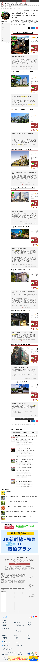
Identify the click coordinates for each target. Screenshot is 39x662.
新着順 (16, 435)
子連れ (23, 470)
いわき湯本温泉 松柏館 (21, 382)
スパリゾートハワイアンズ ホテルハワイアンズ (24, 110)
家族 (17, 470)
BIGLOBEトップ (4, 657)
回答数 (19, 435)
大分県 (17, 611)
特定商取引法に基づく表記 (6, 655)
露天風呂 (24, 486)
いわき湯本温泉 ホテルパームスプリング (24, 72)
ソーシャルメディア (19, 645)
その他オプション (18, 631)
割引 (2, 40)
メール (29, 638)
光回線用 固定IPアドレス (7, 642)
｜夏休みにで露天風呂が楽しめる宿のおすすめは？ (28, 66)
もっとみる (7, 42)
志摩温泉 (11, 588)
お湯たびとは (31, 576)
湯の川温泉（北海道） (15, 580)
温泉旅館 (3, 38)
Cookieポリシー (20, 654)
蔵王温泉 (9, 581)
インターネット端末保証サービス (20, 626)
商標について (22, 655)
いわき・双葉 (25, 442)
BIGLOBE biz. (5, 637)
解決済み (32, 432)
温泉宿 (3, 29)
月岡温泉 (19, 582)
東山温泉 (5, 581)
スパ (23, 456)
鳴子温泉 (23, 580)
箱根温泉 (2, 588)
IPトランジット (5, 646)
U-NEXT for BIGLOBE (19, 630)
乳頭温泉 (20, 580)
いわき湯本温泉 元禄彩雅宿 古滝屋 (23, 33)
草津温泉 (15, 581)
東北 (26, 470)
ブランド (17, 638)
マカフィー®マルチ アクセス (7, 648)
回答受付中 (24, 432)
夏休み (27, 464)
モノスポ (30, 588)
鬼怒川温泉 (6, 582)
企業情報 (15, 635)
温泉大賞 (29, 624)
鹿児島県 (22, 611)
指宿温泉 (2, 589)
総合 (26, 435)
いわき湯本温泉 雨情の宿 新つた (23, 269)
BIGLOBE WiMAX (6, 628)
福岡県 (7, 611)
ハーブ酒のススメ (31, 596)
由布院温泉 (19, 588)
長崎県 (12, 611)
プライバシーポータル (13, 654)
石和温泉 (22, 582)
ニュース (17, 641)
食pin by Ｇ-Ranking (31, 595)
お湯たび (30, 584)
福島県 (29, 470)
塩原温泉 (9, 582)
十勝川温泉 (9, 580)
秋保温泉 (2, 581)
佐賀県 (9, 611)
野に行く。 (30, 589)
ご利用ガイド (31, 577)
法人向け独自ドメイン (6, 649)
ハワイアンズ (18, 453)
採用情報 (17, 642)
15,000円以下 (31, 464)
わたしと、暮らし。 (32, 585)
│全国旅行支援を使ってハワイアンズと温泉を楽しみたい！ (28, 221)
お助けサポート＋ (18, 624)
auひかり (4, 625)
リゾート (20, 456)
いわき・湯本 (30, 442)
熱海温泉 (23, 588)
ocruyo (30, 583)
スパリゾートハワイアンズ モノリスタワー (24, 188)
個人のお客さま (4, 620)
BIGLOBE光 (5, 624)
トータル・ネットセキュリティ (20, 628)
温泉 (2, 23)
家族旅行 (3, 27)
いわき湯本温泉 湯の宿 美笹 (22, 344)
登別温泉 (6, 580)
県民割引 (29, 475)
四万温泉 (2, 582)
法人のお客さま (4, 635)
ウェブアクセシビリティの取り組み (17, 652)
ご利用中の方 (29, 635)
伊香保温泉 (19, 581)
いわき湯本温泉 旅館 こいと (22, 310)
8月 (17, 486)
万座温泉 (22, 581)
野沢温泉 (13, 582)
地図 (32, 43)
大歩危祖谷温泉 (15, 588)
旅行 (2, 25)
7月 (31, 484)
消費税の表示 (9, 652)
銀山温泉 (12, 581)
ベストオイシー (31, 587)
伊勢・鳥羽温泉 (6, 588)
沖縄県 (25, 611)
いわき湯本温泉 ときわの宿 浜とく (24, 149)
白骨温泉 (16, 582)
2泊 (30, 456)
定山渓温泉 (2, 580)
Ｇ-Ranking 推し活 (31, 594)
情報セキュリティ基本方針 (15, 655)
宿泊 (25, 456)
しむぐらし (29, 625)
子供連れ (20, 470)
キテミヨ (30, 586)
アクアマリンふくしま (19, 442)
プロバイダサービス (6, 641)
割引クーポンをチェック (35, 52)
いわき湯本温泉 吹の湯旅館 (21, 226)
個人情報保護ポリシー (5, 654)
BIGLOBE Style (18, 644)
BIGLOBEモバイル (6, 626)
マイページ (29, 637)
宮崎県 (19, 611)
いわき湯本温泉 (23, 464)
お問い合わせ (4, 652)
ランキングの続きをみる (24, 418)
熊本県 (14, 611)
